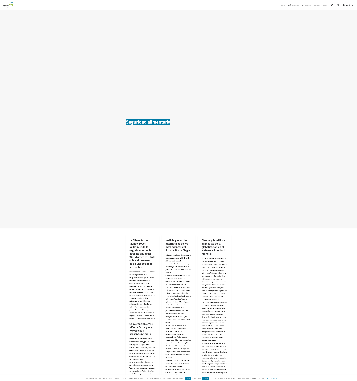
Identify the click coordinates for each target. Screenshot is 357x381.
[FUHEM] (8, 5)
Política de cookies (271, 378)
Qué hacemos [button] (306, 5)
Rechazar (205, 378)
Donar (325, 5)
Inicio (283, 5)
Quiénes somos (293, 5)
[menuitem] (283, 5)
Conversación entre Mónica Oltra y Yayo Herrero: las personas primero (141, 329)
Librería (317, 5)
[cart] (352, 5)
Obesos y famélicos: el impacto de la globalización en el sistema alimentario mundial (214, 247)
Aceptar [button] (188, 378)
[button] (332, 5)
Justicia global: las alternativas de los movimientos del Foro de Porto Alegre (177, 245)
